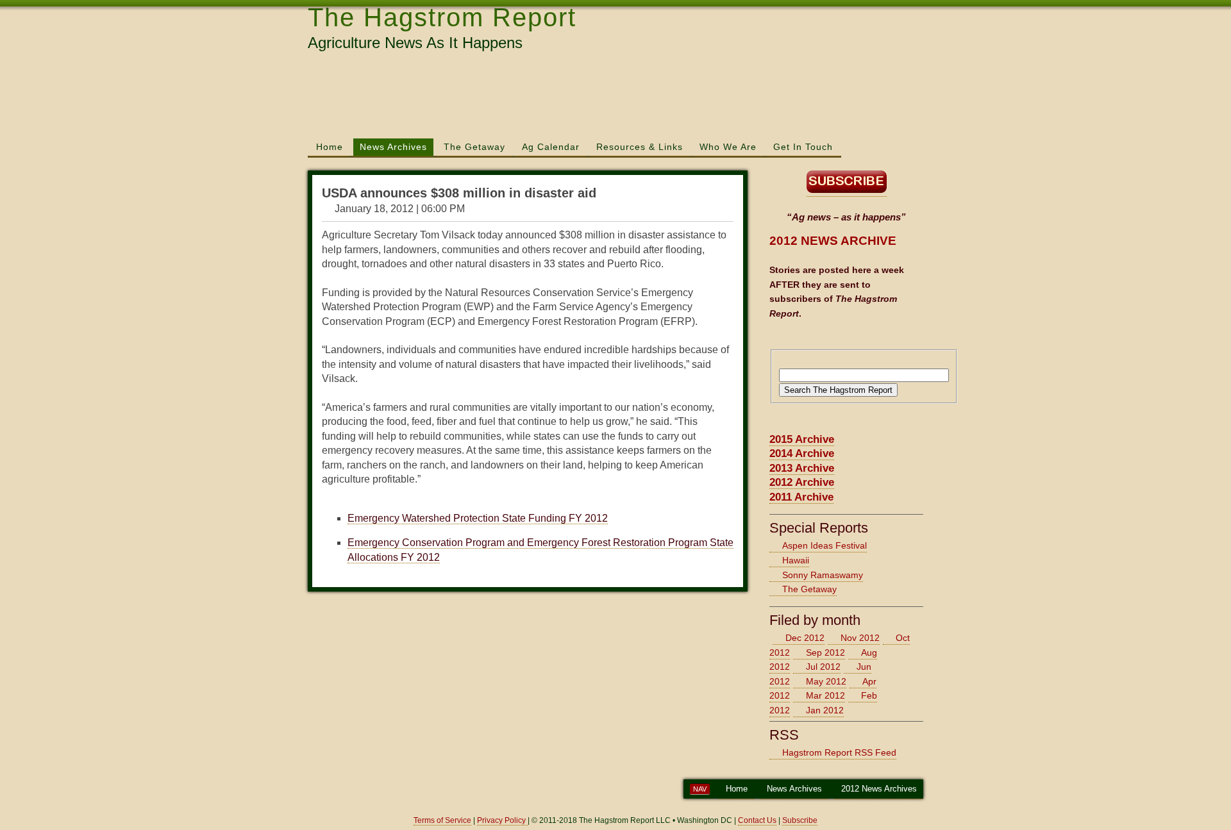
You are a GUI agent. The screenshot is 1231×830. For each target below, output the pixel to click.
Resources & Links (639, 147)
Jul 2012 (823, 666)
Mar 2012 (825, 695)
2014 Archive (801, 453)
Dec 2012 (805, 638)
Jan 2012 (825, 710)
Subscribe (799, 820)
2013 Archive (801, 468)
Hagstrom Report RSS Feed (839, 752)
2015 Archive (801, 439)
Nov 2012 (860, 638)
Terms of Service (442, 820)
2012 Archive (801, 482)
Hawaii (795, 560)
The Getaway (474, 147)
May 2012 (826, 681)
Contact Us (757, 820)
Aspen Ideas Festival (824, 545)
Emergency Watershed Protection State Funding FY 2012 (478, 518)
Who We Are (728, 147)
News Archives (393, 147)
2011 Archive (801, 497)
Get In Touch (803, 147)
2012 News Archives (879, 788)
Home (329, 147)
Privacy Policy (502, 820)
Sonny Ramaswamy (822, 575)
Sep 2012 (825, 652)
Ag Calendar (551, 147)
